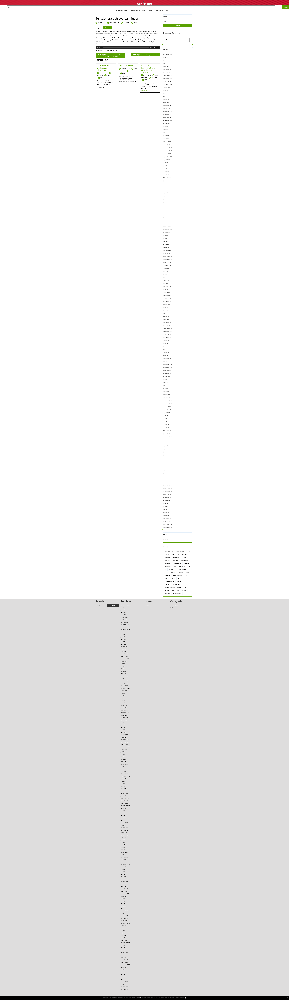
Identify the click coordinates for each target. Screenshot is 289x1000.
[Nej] (287, 998)
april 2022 (166, 172)
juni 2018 (165, 310)
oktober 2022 (167, 153)
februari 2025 (167, 69)
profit (188, 572)
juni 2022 (165, 166)
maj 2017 (165, 349)
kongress (186, 563)
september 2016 (167, 373)
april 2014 (166, 461)
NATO (166, 572)
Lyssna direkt (134, 10)
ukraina (167, 590)
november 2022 (167, 150)
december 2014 (167, 437)
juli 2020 (165, 235)
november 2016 (167, 367)
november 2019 (167, 259)
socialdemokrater (169, 581)
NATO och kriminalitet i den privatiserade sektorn (148, 68)
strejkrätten (176, 584)
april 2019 (166, 280)
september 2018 (167, 301)
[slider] (157, 47)
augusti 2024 (166, 87)
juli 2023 (165, 126)
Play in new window (105, 50)
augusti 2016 (166, 376)
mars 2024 (166, 102)
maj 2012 (165, 509)
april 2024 (166, 99)
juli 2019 (165, 271)
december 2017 (167, 328)
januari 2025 (166, 72)
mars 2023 (166, 138)
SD (186, 575)
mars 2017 (166, 355)
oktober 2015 (167, 406)
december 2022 (167, 147)
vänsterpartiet (177, 593)
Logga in (165, 539)
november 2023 (167, 114)
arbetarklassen (180, 551)
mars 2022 (166, 175)
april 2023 (166, 135)
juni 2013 (165, 473)
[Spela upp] (97, 47)
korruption (168, 566)
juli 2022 (165, 163)
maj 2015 (165, 422)
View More (100, 90)
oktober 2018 (167, 298)
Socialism (179, 581)
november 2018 (167, 295)
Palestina (173, 572)
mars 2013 (166, 479)
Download (114, 50)
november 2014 (167, 440)
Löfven (171, 569)
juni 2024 (165, 93)
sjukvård (167, 578)
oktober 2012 (167, 494)
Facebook (143, 10)
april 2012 (166, 512)
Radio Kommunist (114, 22)
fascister (184, 554)
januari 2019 (166, 289)
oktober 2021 (167, 190)
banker (167, 554)
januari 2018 (166, 325)
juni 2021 (165, 202)
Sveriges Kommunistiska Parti (173, 587)
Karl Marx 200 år (126, 65)
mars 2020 (166, 247)
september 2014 (167, 446)
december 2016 (167, 364)
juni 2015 (165, 419)
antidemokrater (169, 551)
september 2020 (167, 229)
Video (171, 607)
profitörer (167, 575)
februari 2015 (167, 431)
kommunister (177, 563)
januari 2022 (166, 181)
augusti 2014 (166, 449)
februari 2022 (167, 178)
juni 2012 (165, 506)
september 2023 (167, 120)
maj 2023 (165, 132)
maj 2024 (165, 96)
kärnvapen (182, 566)
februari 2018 (167, 322)
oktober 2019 (167, 262)
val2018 (184, 590)
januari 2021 (166, 217)
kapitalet (167, 560)
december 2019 (167, 256)
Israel (184, 557)
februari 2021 (167, 214)
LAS (189, 566)
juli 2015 (165, 416)
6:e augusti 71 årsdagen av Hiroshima (103, 67)
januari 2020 (166, 253)
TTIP (185, 587)
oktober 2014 (167, 443)
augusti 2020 (166, 232)
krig (175, 566)
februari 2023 (167, 141)
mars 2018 (166, 319)
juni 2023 (165, 129)
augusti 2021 (166, 196)
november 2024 (167, 78)
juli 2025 (165, 57)
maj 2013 (165, 476)
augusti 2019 (166, 268)
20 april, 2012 (101, 22)
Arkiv (150, 10)
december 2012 (167, 488)
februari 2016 (167, 394)
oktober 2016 (167, 370)
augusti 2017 (166, 340)
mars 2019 (166, 283)
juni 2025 (165, 60)
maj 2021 (165, 205)
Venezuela (167, 593)
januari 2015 (166, 434)
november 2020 (167, 223)
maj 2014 (165, 458)
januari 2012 (166, 521)
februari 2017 (167, 358)
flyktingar (167, 557)
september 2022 (167, 157)
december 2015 (167, 400)
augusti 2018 (166, 304)
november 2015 (167, 403)
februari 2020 (167, 250)
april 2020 (166, 244)
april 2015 (166, 425)
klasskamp (167, 563)
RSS (167, 10)
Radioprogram (108, 28)
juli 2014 (165, 452)
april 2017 (166, 352)
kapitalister (184, 560)
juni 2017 (165, 346)
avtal (189, 551)
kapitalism (175, 560)
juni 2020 (165, 238)
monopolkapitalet (181, 569)
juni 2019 (165, 274)
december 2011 (167, 524)
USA (173, 590)
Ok (185, 997)
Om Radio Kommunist (121, 10)
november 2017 (167, 331)
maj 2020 (165, 241)
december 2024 (167, 75)
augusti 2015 (166, 412)
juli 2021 (165, 199)
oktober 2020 (167, 226)
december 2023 (167, 111)
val (178, 590)
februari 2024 (167, 105)
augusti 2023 (166, 123)
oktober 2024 (167, 81)
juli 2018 (165, 307)
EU (178, 554)
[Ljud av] (154, 47)
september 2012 (167, 497)
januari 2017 (166, 361)
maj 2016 (165, 385)
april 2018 (166, 316)
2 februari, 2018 (126, 68)
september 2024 (167, 84)
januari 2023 (166, 144)
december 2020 (167, 220)
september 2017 (167, 337)
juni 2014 (165, 455)
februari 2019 (167, 286)
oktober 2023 (167, 117)
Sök (172, 10)
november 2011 (167, 527)
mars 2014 (166, 464)
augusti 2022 (166, 160)
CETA (173, 554)
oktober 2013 (167, 467)
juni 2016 (165, 382)
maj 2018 (165, 313)
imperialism (176, 557)
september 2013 (167, 470)
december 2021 (167, 184)
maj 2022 (165, 169)
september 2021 (167, 193)
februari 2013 (167, 482)
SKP (179, 578)
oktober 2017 (167, 334)
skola (173, 578)
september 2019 (167, 265)
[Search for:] (177, 21)
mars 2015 (166, 428)
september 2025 (167, 54)
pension (181, 572)
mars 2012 (166, 515)
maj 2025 (165, 63)
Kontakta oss (159, 10)
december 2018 (167, 292)
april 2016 (166, 388)
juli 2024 (165, 90)
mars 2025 (166, 66)
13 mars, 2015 (147, 75)
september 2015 (167, 409)
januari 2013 (166, 485)
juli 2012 (165, 503)
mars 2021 (166, 211)
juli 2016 (165, 379)
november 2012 (167, 491)
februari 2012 (167, 518)
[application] (128, 47)
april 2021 (166, 208)
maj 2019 (165, 277)
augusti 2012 (166, 500)
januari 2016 (166, 397)
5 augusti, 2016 (103, 73)
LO (165, 569)
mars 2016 (166, 391)
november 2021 (167, 187)
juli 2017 (165, 343)
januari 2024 (166, 108)
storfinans (167, 584)
